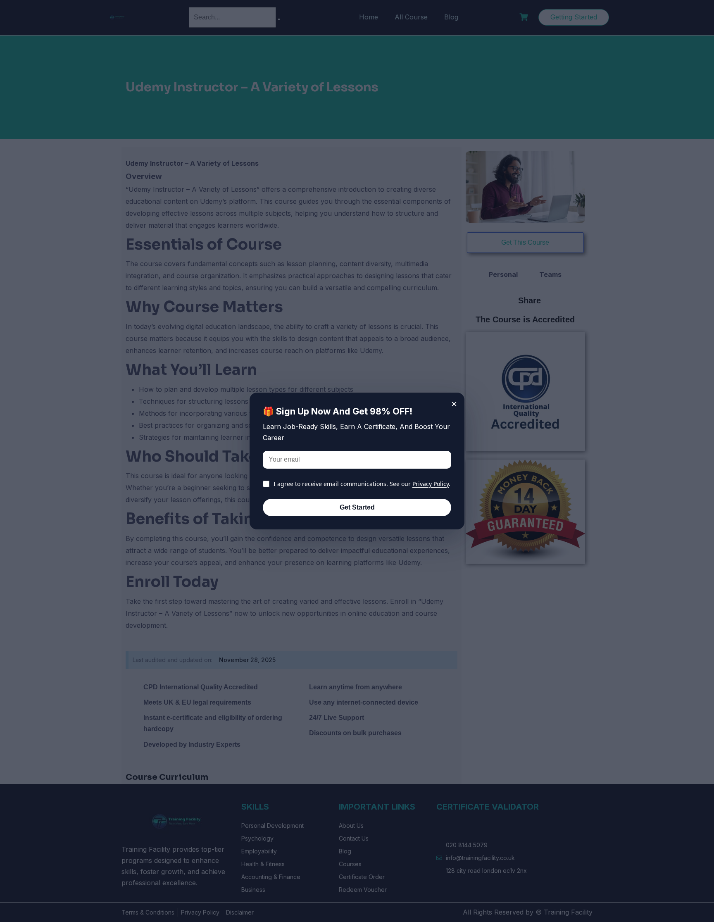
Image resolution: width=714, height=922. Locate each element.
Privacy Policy (430, 484)
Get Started (357, 507)
